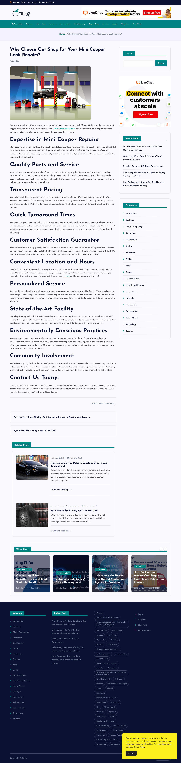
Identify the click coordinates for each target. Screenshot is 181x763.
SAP (113, 716)
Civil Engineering (104, 654)
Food (128, 266)
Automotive (101, 640)
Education (41, 24)
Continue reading (60, 490)
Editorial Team (22, 588)
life (98, 707)
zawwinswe (116, 744)
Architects (113, 635)
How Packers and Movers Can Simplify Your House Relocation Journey (66, 659)
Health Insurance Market (106, 698)
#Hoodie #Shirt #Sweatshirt (108, 618)
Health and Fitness (135, 285)
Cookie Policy (139, 747)
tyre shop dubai (72, 506)
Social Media (132, 318)
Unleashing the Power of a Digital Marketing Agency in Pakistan (70, 579)
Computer (130, 233)
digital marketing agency (107, 663)
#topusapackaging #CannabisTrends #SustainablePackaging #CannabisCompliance (111, 624)
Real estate (65, 24)
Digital (129, 246)
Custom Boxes (102, 659)
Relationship (80, 24)
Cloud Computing (134, 227)
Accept (131, 753)
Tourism (105, 24)
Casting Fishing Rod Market (108, 649)
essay (120, 679)
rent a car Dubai (57, 458)
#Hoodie (100, 613)
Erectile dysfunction (104, 679)
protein (113, 712)
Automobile (17, 24)
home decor (101, 702)
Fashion (53, 24)
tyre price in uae (57, 506)
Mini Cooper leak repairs (64, 129)
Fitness (99, 688)
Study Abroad (120, 726)
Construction (121, 654)
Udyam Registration (119, 735)
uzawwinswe (101, 744)
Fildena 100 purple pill (118, 684)
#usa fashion (102, 631)
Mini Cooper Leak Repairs (103, 404)
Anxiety (100, 635)
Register (125, 24)
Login (115, 24)
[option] (32, 573)
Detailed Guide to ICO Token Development (143, 166)
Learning (115, 702)
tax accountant (103, 730)
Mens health (110, 707)
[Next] (165, 549)
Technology (94, 24)
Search (129, 54)
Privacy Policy (144, 631)
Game (129, 272)
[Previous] (161, 549)
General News (132, 279)
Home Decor (132, 292)
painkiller (100, 712)
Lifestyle (130, 298)
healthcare (101, 693)
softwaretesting (103, 726)
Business (29, 24)
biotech (115, 640)
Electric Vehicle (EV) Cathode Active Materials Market (111, 673)
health (110, 688)
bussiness (113, 645)
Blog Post (136, 24)
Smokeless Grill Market (106, 721)
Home (62, 34)
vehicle (66, 276)
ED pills (100, 668)
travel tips (101, 735)
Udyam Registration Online (108, 740)
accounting (117, 631)
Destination (131, 240)
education (113, 668)
